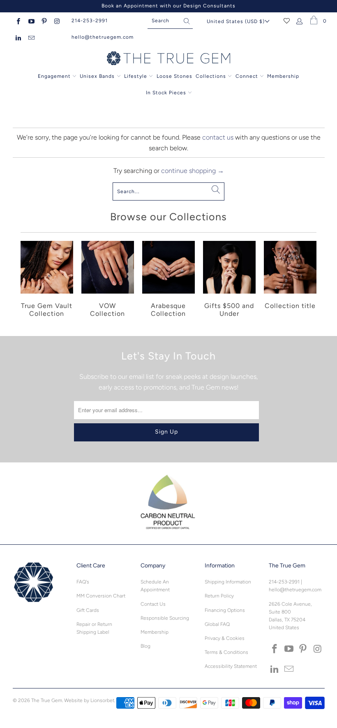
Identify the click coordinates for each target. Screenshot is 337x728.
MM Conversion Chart (100, 596)
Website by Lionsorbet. (89, 700)
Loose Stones (174, 76)
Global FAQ (217, 624)
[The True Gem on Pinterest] (43, 20)
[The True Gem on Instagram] (56, 20)
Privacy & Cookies (225, 638)
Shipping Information (228, 582)
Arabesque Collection (168, 280)
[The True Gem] (168, 58)
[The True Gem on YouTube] (30, 20)
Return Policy (219, 596)
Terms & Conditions (226, 652)
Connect (246, 76)
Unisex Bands (97, 76)
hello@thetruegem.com (103, 37)
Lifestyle (135, 76)
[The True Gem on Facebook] (17, 20)
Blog (145, 646)
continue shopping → (192, 171)
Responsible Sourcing (165, 618)
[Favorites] (287, 20)
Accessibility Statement (231, 666)
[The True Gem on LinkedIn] (17, 37)
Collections (212, 76)
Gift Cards (87, 610)
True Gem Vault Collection (47, 280)
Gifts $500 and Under (229, 280)
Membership (283, 76)
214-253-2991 (90, 20)
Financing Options (225, 610)
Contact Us (153, 604)
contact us (217, 137)
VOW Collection (107, 280)
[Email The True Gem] (30, 37)
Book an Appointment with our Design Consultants (168, 6)
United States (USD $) (236, 21)
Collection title (290, 280)
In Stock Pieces (167, 93)
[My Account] (299, 20)
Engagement (54, 76)
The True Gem (46, 700)
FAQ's (82, 582)
